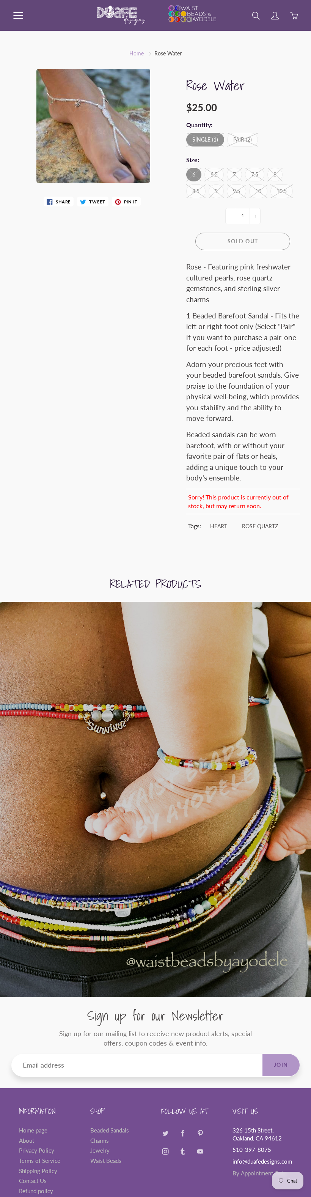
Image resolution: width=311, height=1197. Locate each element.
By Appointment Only (259, 1173)
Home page (33, 1130)
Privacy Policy (36, 1150)
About (26, 1140)
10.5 (281, 191)
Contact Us (33, 1181)
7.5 (254, 174)
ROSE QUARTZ (260, 526)
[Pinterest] (200, 1133)
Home (136, 53)
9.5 (236, 191)
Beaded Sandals (109, 1130)
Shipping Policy (38, 1171)
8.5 (195, 191)
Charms (99, 1140)
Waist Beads (105, 1161)
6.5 (214, 174)
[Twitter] (165, 1133)
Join (281, 1065)
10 (258, 191)
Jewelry (100, 1150)
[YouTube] (200, 1151)
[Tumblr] (182, 1151)
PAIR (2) (242, 139)
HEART (218, 526)
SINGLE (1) (205, 139)
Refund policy (36, 1191)
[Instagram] (165, 1151)
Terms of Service (39, 1161)
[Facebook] (182, 1133)
